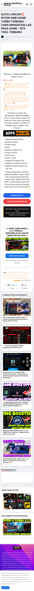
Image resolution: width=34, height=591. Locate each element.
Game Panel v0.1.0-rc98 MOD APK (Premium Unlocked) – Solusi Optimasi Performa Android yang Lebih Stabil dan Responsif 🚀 (16, 100)
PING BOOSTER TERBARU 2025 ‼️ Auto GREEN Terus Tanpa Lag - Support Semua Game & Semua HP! (16, 432)
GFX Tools (27, 278)
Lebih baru (5, 485)
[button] (2, 4)
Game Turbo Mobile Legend (15, 278)
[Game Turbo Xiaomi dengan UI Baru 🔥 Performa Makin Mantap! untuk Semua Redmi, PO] (17, 307)
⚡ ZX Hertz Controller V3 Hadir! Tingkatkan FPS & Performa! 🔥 (15, 93)
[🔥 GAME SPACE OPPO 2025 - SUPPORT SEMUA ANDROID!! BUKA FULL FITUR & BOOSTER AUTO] (17, 392)
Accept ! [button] (5, 587)
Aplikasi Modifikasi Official (13, 4)
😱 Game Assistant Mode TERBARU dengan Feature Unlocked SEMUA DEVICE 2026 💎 (16, 108)
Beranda (3, 10)
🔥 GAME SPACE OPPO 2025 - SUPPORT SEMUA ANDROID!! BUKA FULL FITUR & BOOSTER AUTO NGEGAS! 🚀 (16, 404)
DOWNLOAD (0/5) (17, 195)
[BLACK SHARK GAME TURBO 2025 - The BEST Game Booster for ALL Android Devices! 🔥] (17, 448)
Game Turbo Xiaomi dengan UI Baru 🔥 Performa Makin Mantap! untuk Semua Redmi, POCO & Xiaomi (15, 319)
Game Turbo (25, 272)
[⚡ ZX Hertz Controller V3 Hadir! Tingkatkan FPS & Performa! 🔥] (17, 335)
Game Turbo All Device (9, 275)
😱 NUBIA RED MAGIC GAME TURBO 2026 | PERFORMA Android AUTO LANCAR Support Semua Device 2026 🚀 (16, 86)
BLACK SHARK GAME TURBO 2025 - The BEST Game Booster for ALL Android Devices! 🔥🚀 (15, 460)
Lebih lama (28, 485)
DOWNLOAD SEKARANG (17, 256)
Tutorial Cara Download (17, 201)
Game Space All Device (12, 10)
